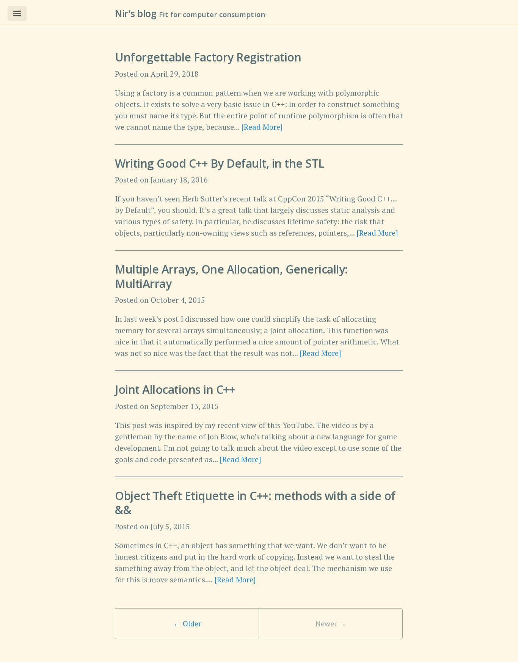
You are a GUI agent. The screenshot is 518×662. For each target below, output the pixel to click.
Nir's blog (135, 13)
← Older (187, 624)
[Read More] (262, 127)
